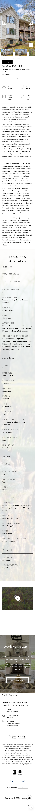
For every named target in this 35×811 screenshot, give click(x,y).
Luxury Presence (23, 788)
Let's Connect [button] (17, 680)
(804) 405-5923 (10, 717)
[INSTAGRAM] (17, 781)
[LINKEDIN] (23, 781)
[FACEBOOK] (12, 781)
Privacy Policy (26, 798)
